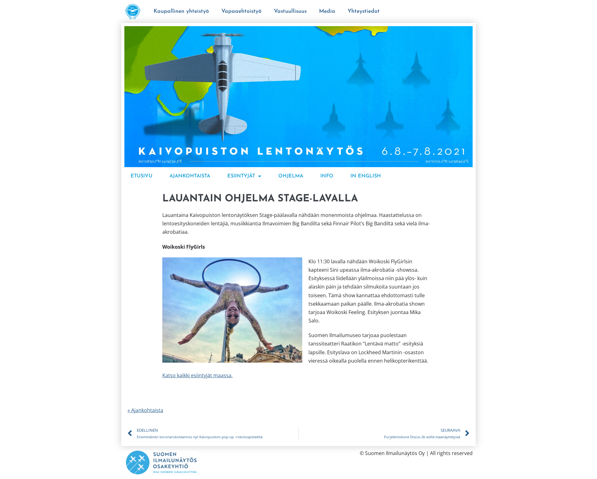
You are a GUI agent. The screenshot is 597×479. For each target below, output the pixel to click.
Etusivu (141, 176)
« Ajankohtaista (145, 410)
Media (327, 11)
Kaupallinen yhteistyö (181, 11)
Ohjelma (290, 176)
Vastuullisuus (290, 11)
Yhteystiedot (364, 11)
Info (326, 176)
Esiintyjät (241, 176)
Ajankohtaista (189, 176)
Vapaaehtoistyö (241, 11)
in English (365, 176)
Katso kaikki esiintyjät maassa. (197, 375)
